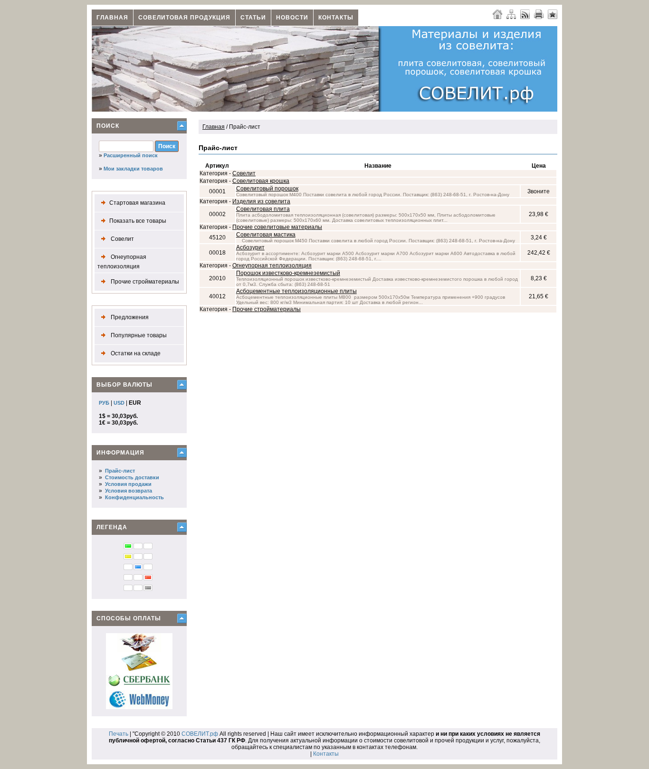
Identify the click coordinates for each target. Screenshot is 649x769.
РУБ (104, 403)
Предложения (129, 317)
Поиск (107, 126)
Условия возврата (128, 491)
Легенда (111, 527)
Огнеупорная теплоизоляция (121, 262)
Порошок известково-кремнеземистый (288, 273)
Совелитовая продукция (184, 17)
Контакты (335, 17)
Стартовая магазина (137, 202)
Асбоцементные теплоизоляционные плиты (296, 291)
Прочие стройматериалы (144, 281)
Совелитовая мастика (266, 234)
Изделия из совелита (261, 201)
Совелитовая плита (263, 209)
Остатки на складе (135, 353)
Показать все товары (137, 221)
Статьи (253, 17)
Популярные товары (138, 335)
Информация (120, 452)
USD (119, 403)
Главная (112, 17)
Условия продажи (128, 484)
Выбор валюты (124, 384)
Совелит (121, 239)
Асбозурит (250, 247)
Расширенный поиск (131, 155)
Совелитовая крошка (260, 181)
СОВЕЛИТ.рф (199, 734)
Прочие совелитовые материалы (277, 227)
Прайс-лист (120, 471)
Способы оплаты (128, 618)
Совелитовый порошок (267, 188)
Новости (292, 17)
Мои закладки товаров (133, 168)
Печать (118, 734)
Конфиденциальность (134, 497)
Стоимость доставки (132, 477)
